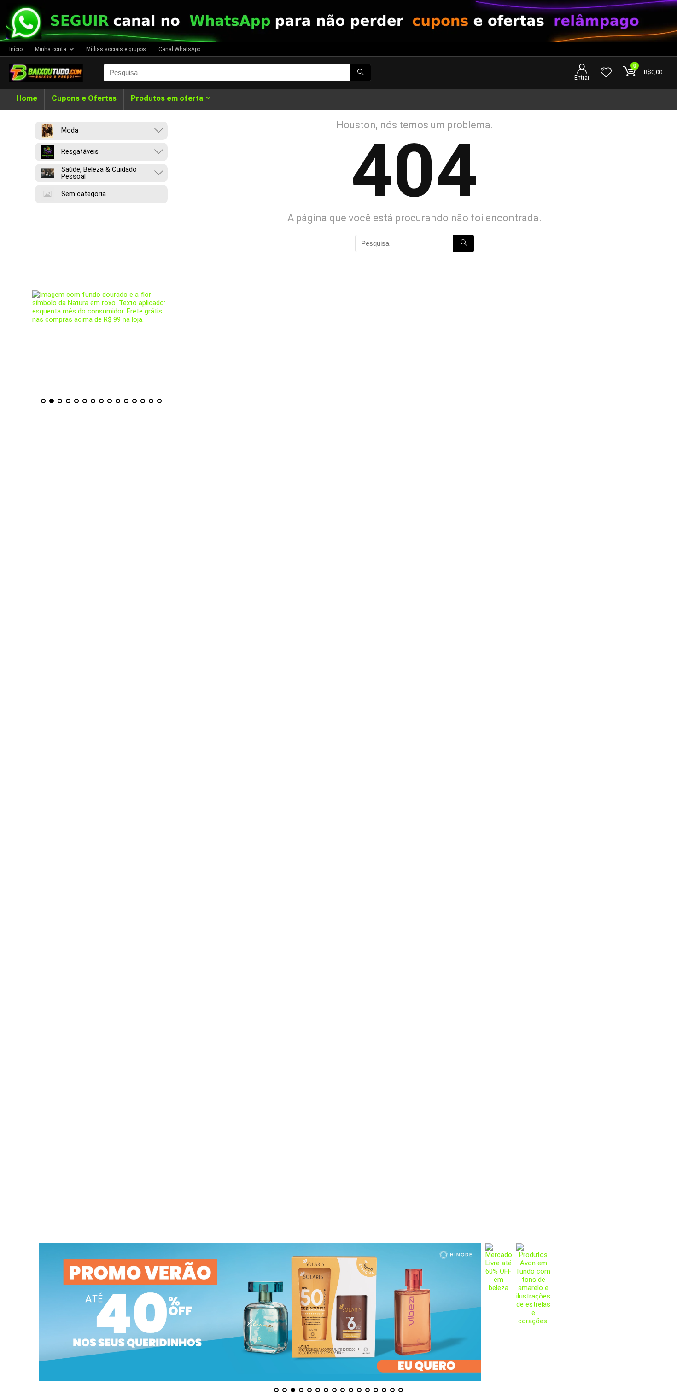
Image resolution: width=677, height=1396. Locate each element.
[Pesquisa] (360, 72)
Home (26, 98)
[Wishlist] (606, 73)
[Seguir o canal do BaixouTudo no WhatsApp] (338, 21)
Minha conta (50, 49)
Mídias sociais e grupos (116, 49)
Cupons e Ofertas (84, 98)
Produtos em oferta (167, 98)
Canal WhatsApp (179, 49)
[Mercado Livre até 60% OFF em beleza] (498, 1312)
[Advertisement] (338, 1178)
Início (16, 49)
